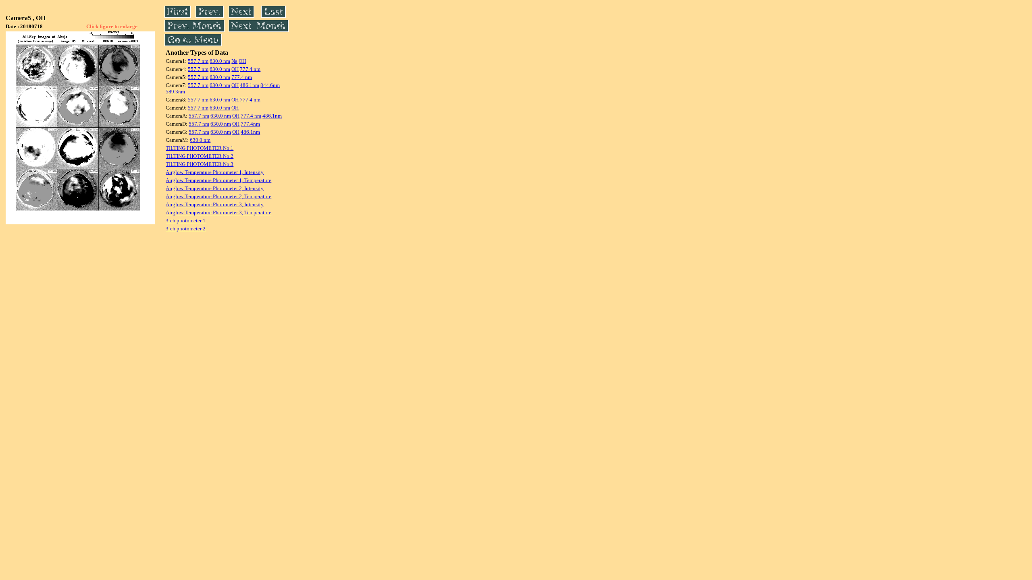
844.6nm (270, 85)
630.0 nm (220, 61)
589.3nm (175, 92)
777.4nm (250, 124)
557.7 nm (198, 61)
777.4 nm (250, 69)
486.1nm (249, 85)
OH (242, 61)
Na (234, 61)
